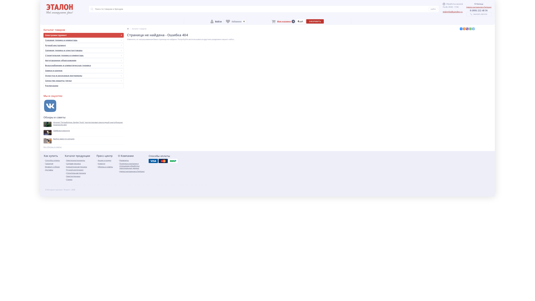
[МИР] (173, 161)
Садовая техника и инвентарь (61, 40)
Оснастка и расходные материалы (63, 75)
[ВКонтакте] (461, 29)
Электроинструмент (56, 35)
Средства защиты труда (58, 80)
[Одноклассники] (464, 29)
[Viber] (467, 29)
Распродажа (51, 85)
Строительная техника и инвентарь (64, 55)
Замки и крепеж (53, 70)
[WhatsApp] (470, 29)
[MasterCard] (163, 161)
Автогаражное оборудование (60, 60)
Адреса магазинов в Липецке (478, 7)
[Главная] (128, 28)
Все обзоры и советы (52, 147)
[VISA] (153, 161)
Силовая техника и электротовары (63, 50)
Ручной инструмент (55, 45)
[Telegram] (473, 29)
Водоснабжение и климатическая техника (68, 65)
